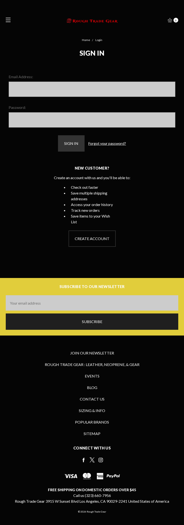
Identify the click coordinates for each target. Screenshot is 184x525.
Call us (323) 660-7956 (92, 495)
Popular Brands (92, 422)
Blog (92, 387)
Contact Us (92, 399)
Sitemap (92, 433)
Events (92, 376)
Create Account (92, 238)
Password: (17, 107)
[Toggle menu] (6, 19)
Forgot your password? (107, 143)
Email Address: (21, 76)
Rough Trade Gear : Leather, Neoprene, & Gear (92, 364)
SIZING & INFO (92, 410)
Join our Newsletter (92, 353)
